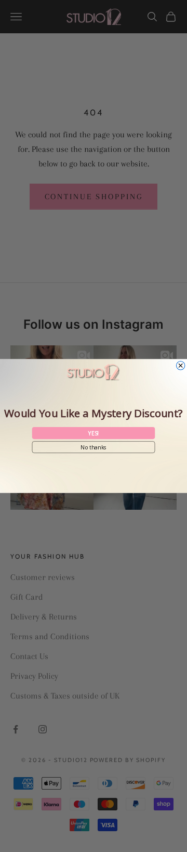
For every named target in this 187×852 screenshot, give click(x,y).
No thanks (94, 446)
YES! (93, 432)
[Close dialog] (180, 366)
